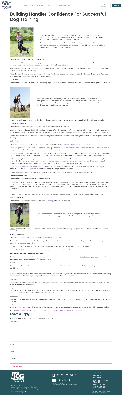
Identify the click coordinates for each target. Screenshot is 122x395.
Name (12, 344)
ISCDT (21, 307)
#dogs (34, 310)
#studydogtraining (78, 310)
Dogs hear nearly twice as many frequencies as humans (29, 167)
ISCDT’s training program (89, 257)
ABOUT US (26, 5)
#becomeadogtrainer (24, 310)
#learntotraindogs (64, 310)
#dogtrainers (42, 310)
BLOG (74, 5)
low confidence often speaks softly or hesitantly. (77, 144)
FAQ (69, 5)
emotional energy (48, 201)
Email (12, 351)
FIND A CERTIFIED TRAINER (57, 5)
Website (13, 359)
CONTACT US (82, 5)
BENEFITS (34, 5)
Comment (14, 321)
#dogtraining (52, 310)
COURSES (42, 5)
